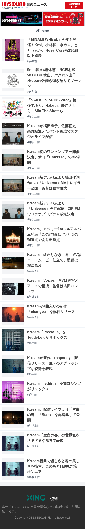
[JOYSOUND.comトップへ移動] (74, 5)
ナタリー (23, 7)
